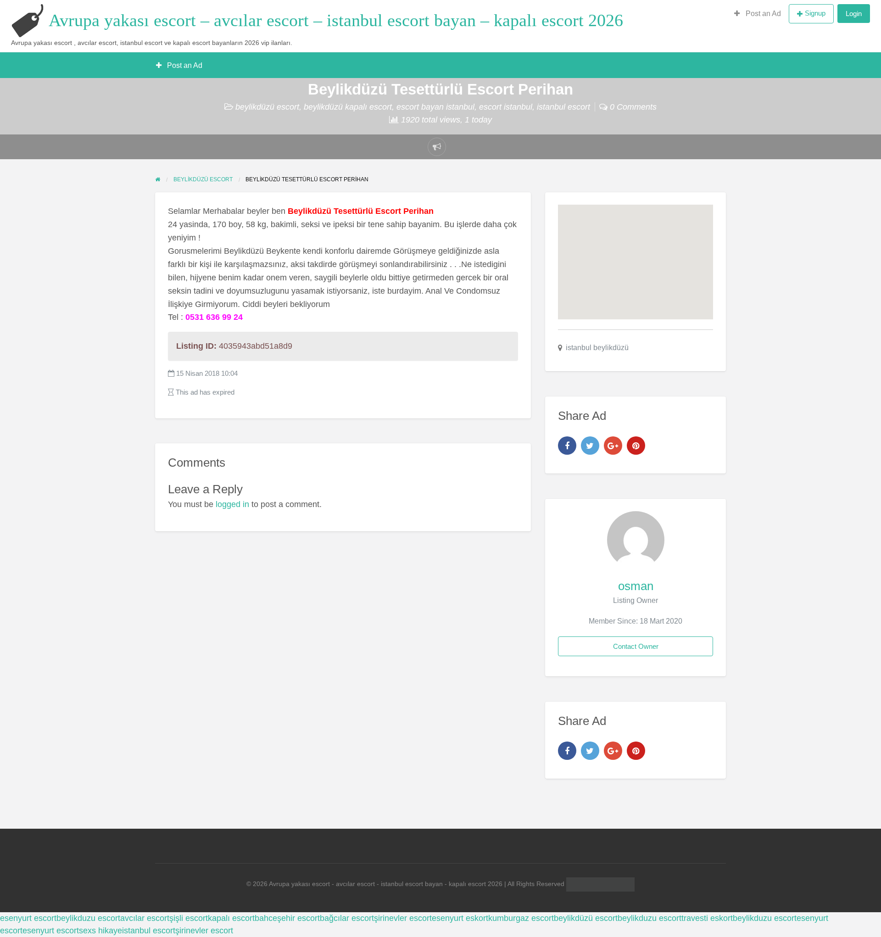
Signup (815, 13)
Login (854, 13)
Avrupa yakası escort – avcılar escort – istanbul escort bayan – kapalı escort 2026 (336, 20)
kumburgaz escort (521, 918)
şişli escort (188, 918)
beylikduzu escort (88, 918)
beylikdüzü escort (267, 107)
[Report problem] (437, 147)
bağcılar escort (347, 918)
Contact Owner (635, 646)
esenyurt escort (28, 918)
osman (635, 586)
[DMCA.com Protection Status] (599, 884)
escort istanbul (505, 107)
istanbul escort (563, 107)
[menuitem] (757, 13)
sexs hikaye (100, 930)
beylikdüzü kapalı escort (348, 107)
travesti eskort (707, 918)
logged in (232, 504)
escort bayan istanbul (435, 107)
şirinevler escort (403, 918)
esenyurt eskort (460, 918)
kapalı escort (231, 918)
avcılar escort (144, 918)
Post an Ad (762, 13)
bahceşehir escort (287, 918)
